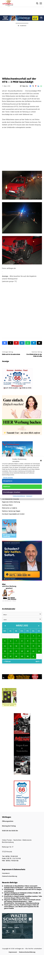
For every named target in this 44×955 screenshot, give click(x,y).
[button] (41, 460)
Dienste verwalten (8, 477)
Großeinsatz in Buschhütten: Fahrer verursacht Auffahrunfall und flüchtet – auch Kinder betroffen (22, 886)
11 (39, 641)
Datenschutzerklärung (19, 496)
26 (5, 656)
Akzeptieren (7, 481)
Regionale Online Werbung (11, 502)
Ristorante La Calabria (9, 508)
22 (22, 651)
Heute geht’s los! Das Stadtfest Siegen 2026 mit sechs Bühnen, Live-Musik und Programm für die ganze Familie (21, 906)
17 (33, 646)
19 (5, 651)
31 (33, 656)
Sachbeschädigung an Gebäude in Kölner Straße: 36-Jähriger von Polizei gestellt (22, 893)
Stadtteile (23, 25)
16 (27, 646)
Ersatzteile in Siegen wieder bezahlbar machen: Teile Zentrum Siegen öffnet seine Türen (23, 897)
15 (22, 646)
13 (10, 646)
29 (22, 656)
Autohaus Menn (7, 505)
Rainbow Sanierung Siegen (11, 511)
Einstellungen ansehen (11, 492)
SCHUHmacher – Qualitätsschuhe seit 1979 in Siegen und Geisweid (23, 890)
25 (39, 651)
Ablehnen (6, 486)
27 (10, 656)
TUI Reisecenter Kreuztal (10, 499)
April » (38, 661)
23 (27, 651)
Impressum (29, 496)
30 (28, 656)
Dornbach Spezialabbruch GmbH (13, 514)
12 (5, 646)
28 (16, 656)
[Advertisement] (22, 51)
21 (16, 651)
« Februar (7, 661)
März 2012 (22, 625)
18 (39, 646)
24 (33, 651)
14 (16, 646)
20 (10, 651)
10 (33, 641)
